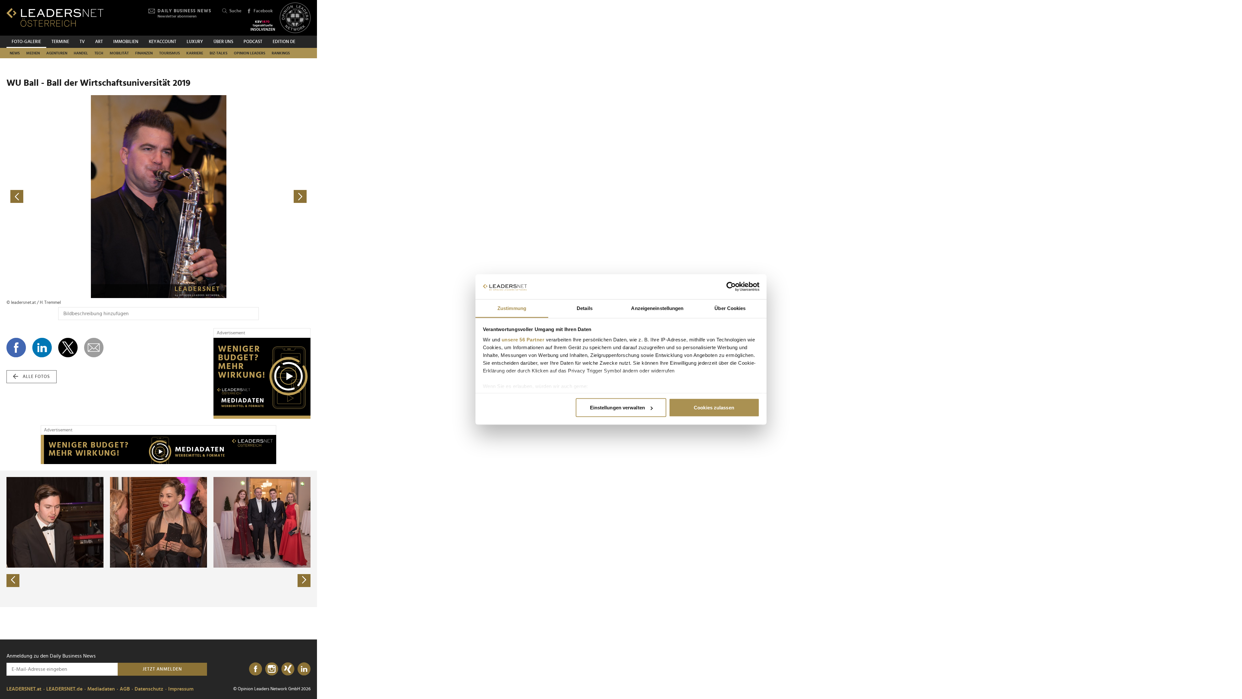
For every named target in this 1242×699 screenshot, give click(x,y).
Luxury (195, 41)
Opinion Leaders (249, 53)
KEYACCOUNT (162, 41)
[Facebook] (255, 669)
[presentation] (12, 580)
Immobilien (125, 41)
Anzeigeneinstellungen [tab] (657, 308)
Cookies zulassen (714, 407)
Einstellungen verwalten (617, 407)
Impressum (180, 689)
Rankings (281, 53)
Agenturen (56, 53)
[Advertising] (261, 378)
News (15, 53)
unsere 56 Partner (523, 339)
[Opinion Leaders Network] (295, 18)
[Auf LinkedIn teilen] (42, 347)
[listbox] (158, 539)
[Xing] (287, 669)
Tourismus (169, 53)
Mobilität (119, 53)
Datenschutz (149, 689)
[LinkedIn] (304, 669)
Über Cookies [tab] (730, 308)
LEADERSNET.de (64, 689)
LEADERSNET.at (23, 689)
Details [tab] (585, 308)
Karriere (194, 53)
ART (99, 41)
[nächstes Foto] (234, 196)
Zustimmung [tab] (511, 308)
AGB (125, 689)
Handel (81, 53)
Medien (33, 53)
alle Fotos (36, 376)
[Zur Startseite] (55, 17)
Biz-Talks (218, 53)
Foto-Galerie (26, 41)
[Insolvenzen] (263, 25)
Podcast (253, 41)
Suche (235, 11)
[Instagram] (271, 669)
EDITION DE (284, 41)
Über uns (223, 41)
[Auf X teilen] (68, 347)
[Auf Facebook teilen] (16, 347)
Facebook (263, 11)
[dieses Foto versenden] (94, 347)
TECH (98, 53)
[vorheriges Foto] (82, 196)
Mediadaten (101, 689)
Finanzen (144, 53)
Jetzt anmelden (162, 669)
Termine (60, 41)
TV (82, 41)
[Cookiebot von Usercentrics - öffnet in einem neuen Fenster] (731, 287)
